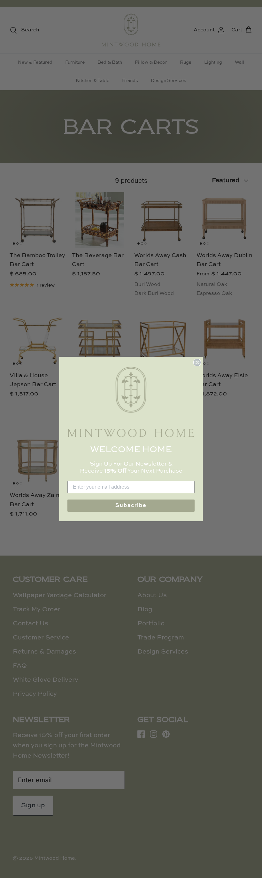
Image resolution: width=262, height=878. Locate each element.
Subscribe (131, 505)
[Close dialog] (197, 362)
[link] (131, 402)
